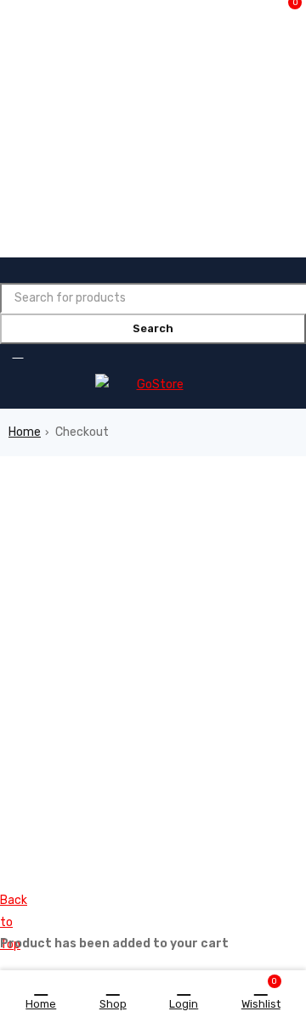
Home (24, 432)
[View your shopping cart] (22, 352)
